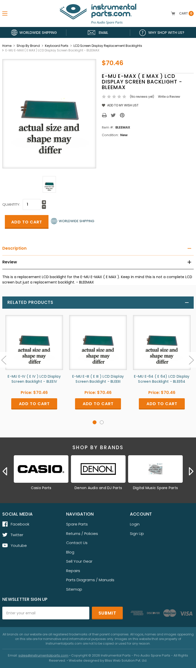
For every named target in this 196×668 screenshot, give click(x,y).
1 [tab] (94, 422)
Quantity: (11, 204)
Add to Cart (34, 404)
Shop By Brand (28, 46)
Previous (4, 471)
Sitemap (74, 589)
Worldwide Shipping (38, 32)
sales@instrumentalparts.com (43, 655)
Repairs (73, 570)
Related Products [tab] (30, 302)
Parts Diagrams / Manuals (90, 579)
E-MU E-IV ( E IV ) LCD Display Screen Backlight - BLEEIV (34, 379)
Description (14, 248)
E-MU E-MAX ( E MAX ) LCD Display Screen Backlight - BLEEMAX (52, 50)
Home (6, 46)
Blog (70, 552)
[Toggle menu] (4, 13)
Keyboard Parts (56, 46)
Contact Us (77, 542)
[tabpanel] (34, 366)
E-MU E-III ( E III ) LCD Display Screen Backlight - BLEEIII (98, 379)
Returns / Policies (82, 533)
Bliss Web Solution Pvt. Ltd (125, 660)
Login (135, 524)
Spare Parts (77, 524)
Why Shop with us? (166, 32)
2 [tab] (102, 422)
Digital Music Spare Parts (155, 487)
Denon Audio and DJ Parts (98, 487)
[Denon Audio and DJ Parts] (98, 469)
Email (103, 32)
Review (9, 262)
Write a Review (169, 96)
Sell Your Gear (79, 561)
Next (191, 471)
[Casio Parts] (41, 469)
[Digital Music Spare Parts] (155, 469)
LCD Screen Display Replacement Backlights (108, 46)
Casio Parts (41, 487)
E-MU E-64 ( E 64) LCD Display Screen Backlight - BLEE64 (161, 379)
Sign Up (137, 533)
